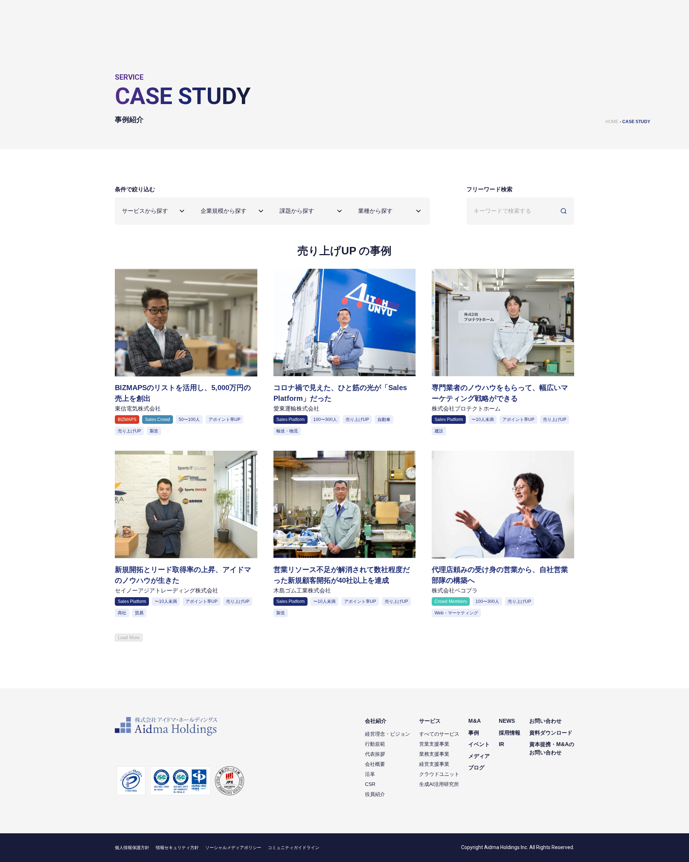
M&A (474, 721)
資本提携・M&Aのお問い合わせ (551, 748)
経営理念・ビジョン (387, 734)
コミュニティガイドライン (293, 847)
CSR (370, 784)
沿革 (370, 774)
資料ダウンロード (550, 733)
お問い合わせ (545, 721)
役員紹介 (375, 794)
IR (501, 744)
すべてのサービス (439, 734)
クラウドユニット (439, 774)
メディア (479, 756)
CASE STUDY (636, 121)
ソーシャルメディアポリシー (233, 847)
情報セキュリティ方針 (177, 847)
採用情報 (509, 733)
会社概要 (375, 764)
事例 (473, 733)
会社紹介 (375, 721)
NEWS (507, 721)
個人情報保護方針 (132, 847)
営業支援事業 (434, 744)
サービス (430, 721)
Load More (129, 637)
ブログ (476, 767)
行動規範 (375, 744)
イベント (479, 744)
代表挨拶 (375, 754)
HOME (611, 121)
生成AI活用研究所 (439, 784)
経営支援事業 (434, 764)
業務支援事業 (434, 754)
